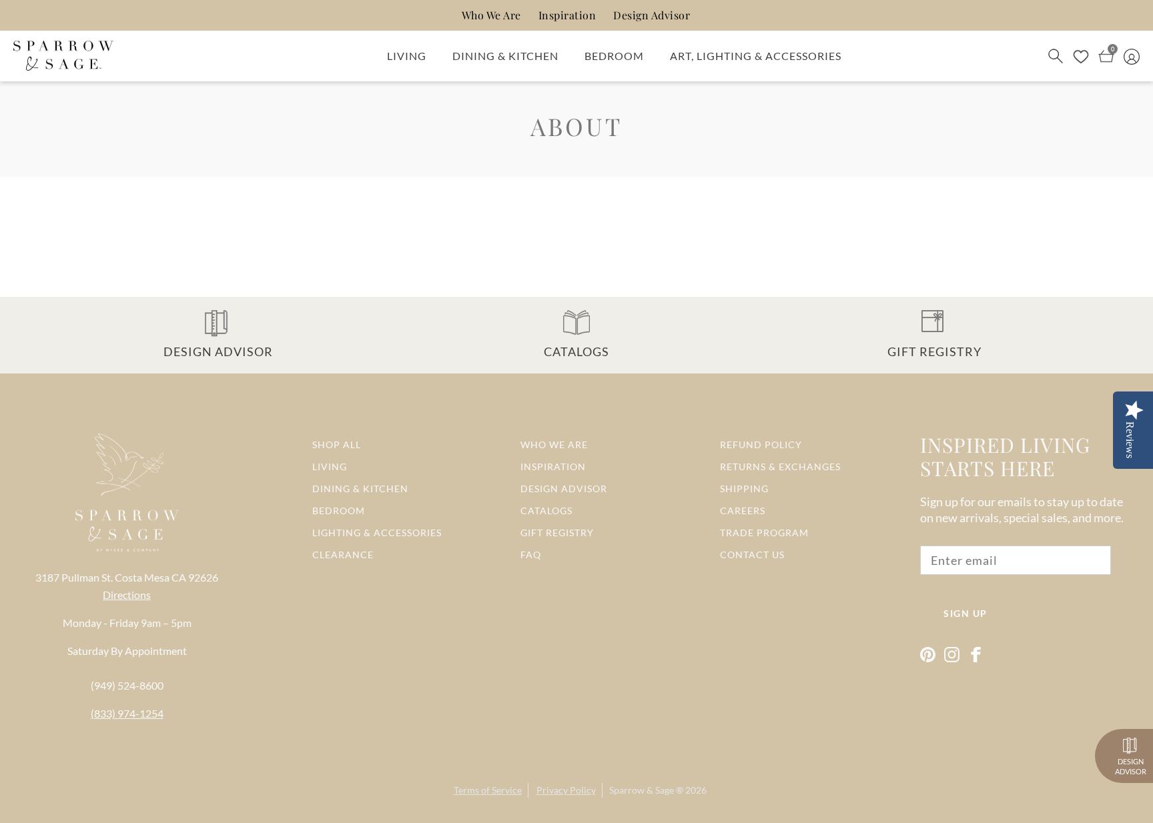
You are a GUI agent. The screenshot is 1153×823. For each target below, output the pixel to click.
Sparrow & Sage (641, 790)
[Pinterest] (927, 654)
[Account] (1132, 55)
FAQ (530, 554)
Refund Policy (761, 444)
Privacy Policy (566, 790)
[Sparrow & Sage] (63, 56)
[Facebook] (976, 654)
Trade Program (764, 532)
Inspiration (567, 15)
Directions (127, 594)
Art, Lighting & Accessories (755, 55)
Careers (742, 510)
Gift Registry (557, 532)
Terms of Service (488, 790)
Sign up (965, 613)
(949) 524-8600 (127, 685)
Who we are (554, 444)
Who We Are (491, 15)
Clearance (343, 554)
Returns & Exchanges (780, 466)
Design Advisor (651, 15)
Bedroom (614, 55)
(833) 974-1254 (127, 713)
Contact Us (752, 554)
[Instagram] (951, 654)
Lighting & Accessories (377, 532)
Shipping (744, 488)
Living (406, 55)
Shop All (336, 444)
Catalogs (546, 510)
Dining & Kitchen (505, 55)
